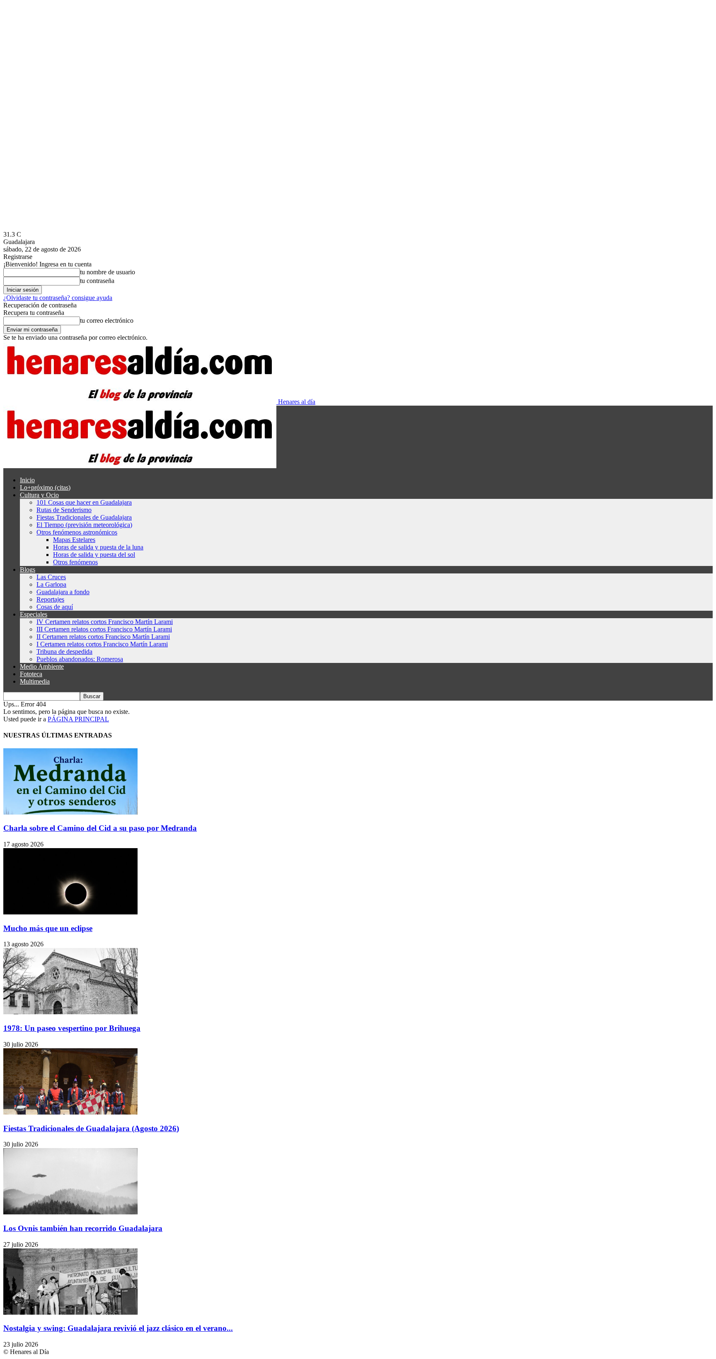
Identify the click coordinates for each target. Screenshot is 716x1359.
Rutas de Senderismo (64, 509)
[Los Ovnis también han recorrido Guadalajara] (70, 1212)
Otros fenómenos (75, 562)
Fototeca (31, 673)
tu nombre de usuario (107, 272)
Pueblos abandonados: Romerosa (79, 659)
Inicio (27, 480)
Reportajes (50, 599)
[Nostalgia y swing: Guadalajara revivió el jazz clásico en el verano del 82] (70, 1312)
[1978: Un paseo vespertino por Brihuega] (70, 1012)
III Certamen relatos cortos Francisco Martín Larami (104, 629)
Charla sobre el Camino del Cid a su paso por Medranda (100, 828)
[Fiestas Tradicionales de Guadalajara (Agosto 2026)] (70, 1112)
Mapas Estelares (74, 539)
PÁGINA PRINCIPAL (78, 719)
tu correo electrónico (106, 320)
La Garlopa (51, 584)
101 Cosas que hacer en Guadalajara (84, 502)
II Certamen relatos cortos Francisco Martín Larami (103, 636)
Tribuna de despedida (64, 651)
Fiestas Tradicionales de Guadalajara (84, 517)
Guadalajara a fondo (63, 591)
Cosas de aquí (54, 606)
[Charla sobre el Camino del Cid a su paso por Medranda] (70, 812)
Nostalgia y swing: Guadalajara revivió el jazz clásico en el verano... (118, 1328)
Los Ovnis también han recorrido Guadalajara (82, 1228)
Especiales (33, 614)
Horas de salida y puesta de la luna (98, 547)
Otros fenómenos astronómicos (76, 532)
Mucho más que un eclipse (47, 928)
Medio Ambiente (42, 666)
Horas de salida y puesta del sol (94, 554)
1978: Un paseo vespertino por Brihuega (71, 1028)
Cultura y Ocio (39, 494)
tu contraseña (97, 280)
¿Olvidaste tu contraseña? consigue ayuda (57, 297)
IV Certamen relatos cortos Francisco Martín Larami (104, 621)
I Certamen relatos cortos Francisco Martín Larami (102, 644)
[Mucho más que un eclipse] (70, 912)
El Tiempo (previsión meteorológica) (84, 524)
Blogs (27, 569)
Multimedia (35, 681)
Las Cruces (51, 576)
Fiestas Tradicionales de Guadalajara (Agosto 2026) (91, 1128)
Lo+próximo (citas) (45, 487)
